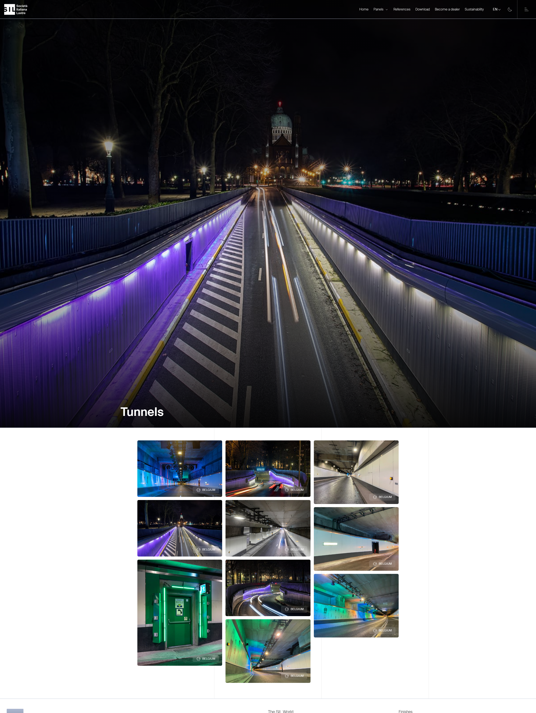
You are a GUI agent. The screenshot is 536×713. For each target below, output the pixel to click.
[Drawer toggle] (526, 9)
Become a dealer (447, 9)
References (401, 9)
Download (422, 9)
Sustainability (474, 9)
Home (363, 9)
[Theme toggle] (509, 9)
